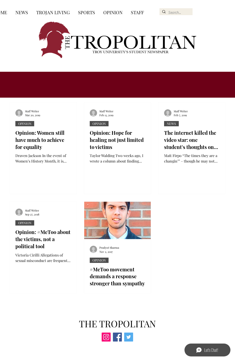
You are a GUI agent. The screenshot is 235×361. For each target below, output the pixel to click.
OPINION (24, 123)
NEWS (171, 123)
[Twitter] (128, 337)
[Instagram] (106, 337)
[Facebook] (117, 337)
